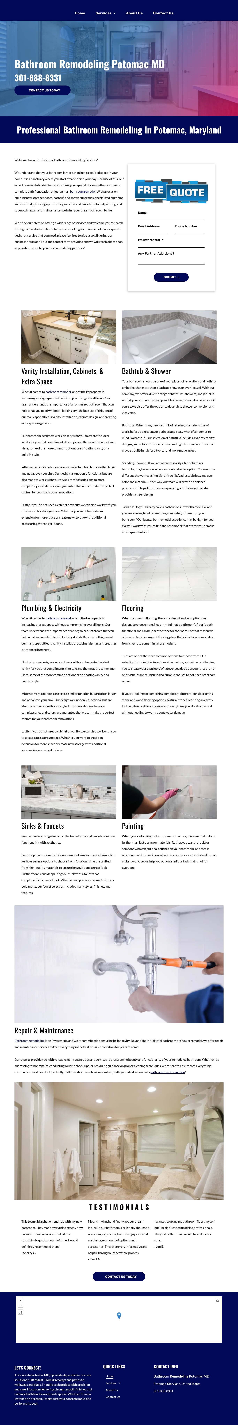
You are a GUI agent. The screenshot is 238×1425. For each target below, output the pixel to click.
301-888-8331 (37, 77)
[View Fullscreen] (20, 1312)
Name (142, 213)
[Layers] (217, 1300)
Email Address (149, 226)
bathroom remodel (82, 191)
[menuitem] (80, 13)
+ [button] (20, 1300)
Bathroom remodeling (29, 1041)
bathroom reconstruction (168, 1072)
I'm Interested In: (151, 240)
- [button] (20, 1305)
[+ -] (119, 1319)
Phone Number (186, 226)
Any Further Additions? (156, 253)
